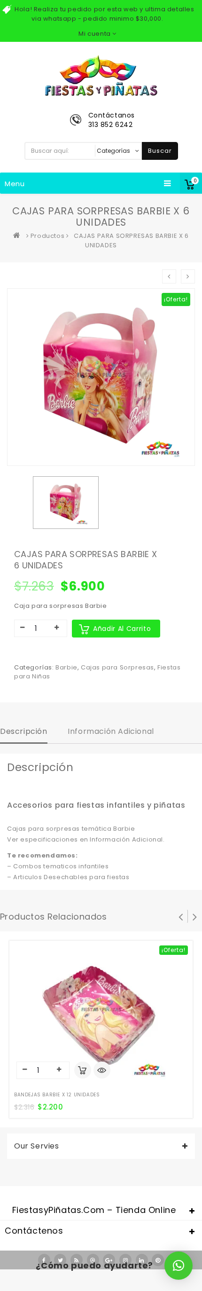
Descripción (23, 731)
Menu (15, 184)
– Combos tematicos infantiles (58, 866)
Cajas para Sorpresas (117, 667)
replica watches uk (48, 1285)
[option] (66, 502)
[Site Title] (101, 75)
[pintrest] (158, 1260)
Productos (47, 235)
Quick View (101, 1071)
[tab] (23, 732)
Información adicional (111, 731)
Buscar (160, 150)
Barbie (66, 667)
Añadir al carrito (122, 628)
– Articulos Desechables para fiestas (68, 877)
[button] (178, 1266)
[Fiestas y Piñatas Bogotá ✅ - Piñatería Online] (18, 235)
